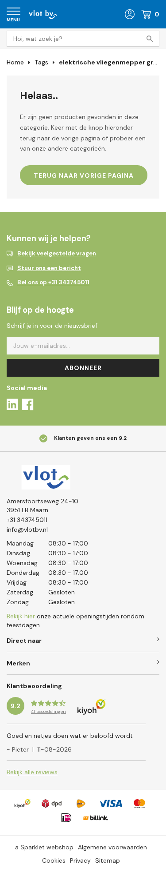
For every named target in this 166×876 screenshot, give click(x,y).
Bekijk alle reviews (32, 772)
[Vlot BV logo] (43, 14)
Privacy (80, 860)
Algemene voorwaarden (112, 847)
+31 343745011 (27, 520)
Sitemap (107, 860)
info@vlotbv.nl (27, 530)
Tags (41, 62)
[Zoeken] (151, 39)
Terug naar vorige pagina (84, 175)
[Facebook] (27, 405)
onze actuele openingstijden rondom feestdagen (75, 620)
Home (15, 62)
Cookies (54, 860)
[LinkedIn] (12, 405)
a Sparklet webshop (44, 847)
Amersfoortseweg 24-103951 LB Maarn (42, 505)
